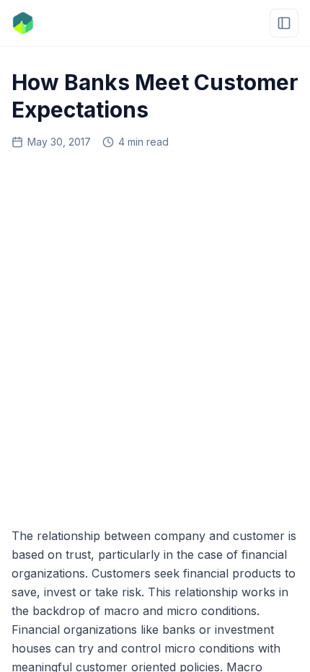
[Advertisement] (155, 333)
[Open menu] (284, 23)
